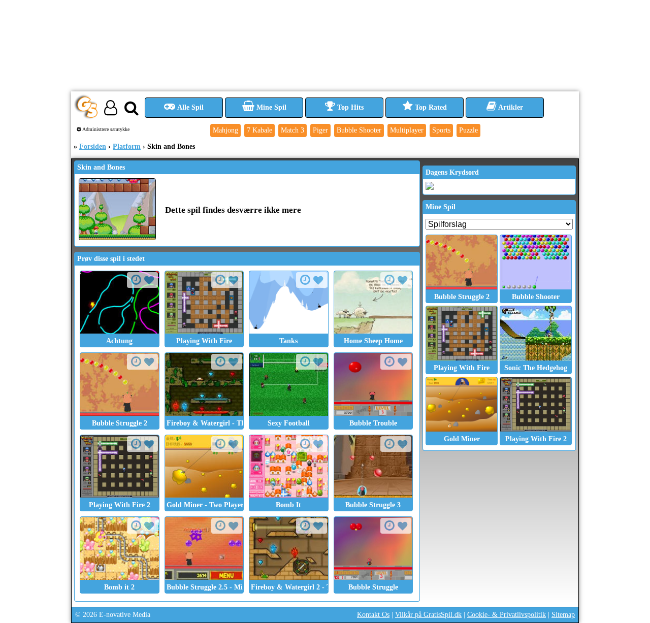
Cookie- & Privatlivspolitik (506, 614)
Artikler (510, 107)
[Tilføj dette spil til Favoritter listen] (149, 281)
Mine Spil (270, 107)
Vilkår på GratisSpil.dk (428, 614)
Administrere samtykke (105, 129)
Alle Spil (190, 107)
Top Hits (349, 107)
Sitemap (563, 614)
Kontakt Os (373, 614)
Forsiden (92, 146)
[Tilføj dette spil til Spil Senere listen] (136, 280)
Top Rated (430, 107)
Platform (127, 146)
